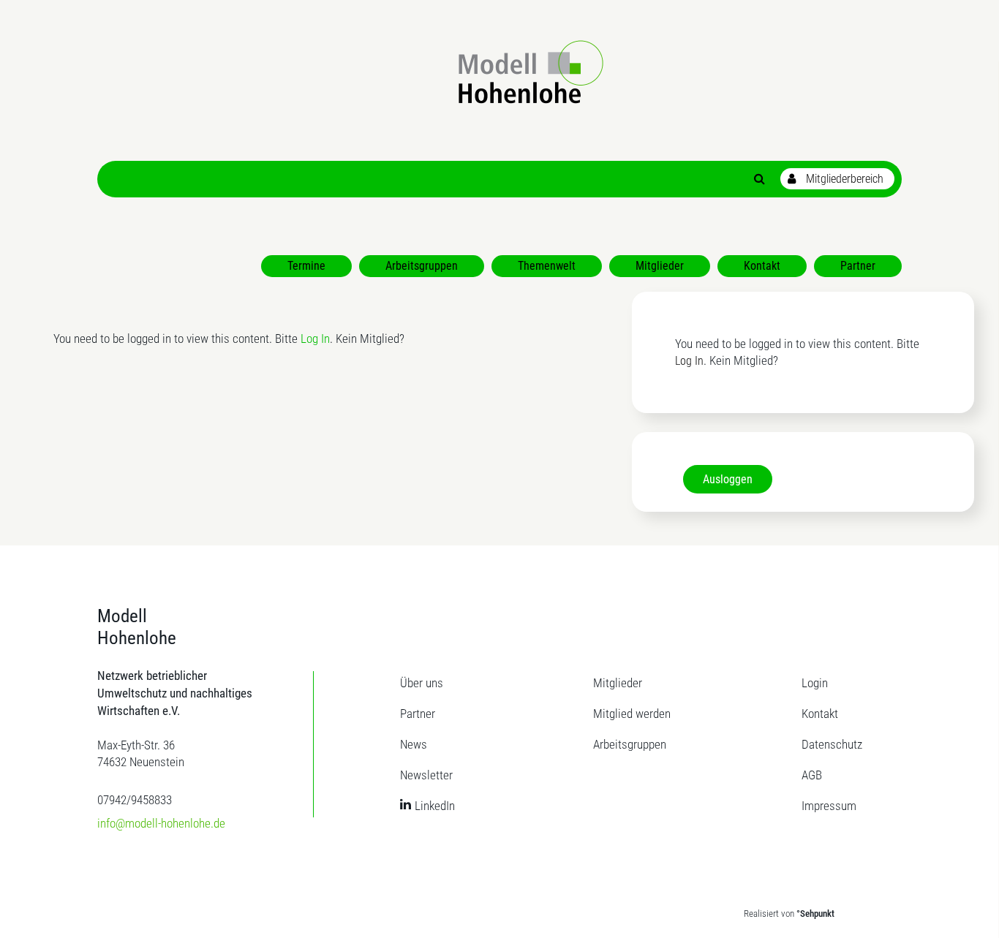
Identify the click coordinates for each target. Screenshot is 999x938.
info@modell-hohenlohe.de (161, 823)
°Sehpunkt (815, 913)
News (413, 744)
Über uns (421, 683)
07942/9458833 (134, 800)
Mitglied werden (632, 713)
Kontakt (820, 713)
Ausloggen (728, 479)
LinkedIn (435, 805)
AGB (812, 775)
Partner (417, 713)
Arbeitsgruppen (629, 744)
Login (815, 683)
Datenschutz (832, 744)
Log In (315, 338)
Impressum (829, 805)
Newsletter (426, 775)
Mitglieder (617, 683)
